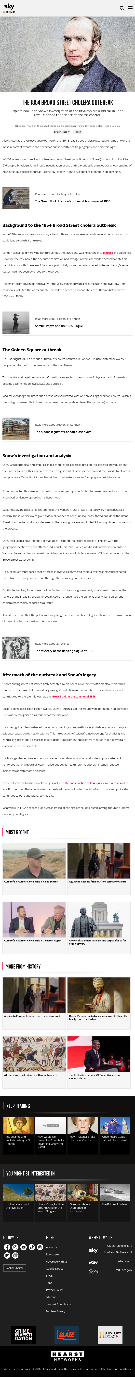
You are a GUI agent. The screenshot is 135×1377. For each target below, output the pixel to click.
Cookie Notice (54, 1268)
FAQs (49, 1275)
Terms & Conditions (58, 1304)
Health (77, 131)
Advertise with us (57, 1261)
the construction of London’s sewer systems (93, 783)
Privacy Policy (54, 1290)
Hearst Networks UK (23, 1369)
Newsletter (53, 1254)
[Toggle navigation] (130, 8)
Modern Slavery (55, 1311)
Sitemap (51, 1297)
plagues (108, 252)
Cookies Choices (14, 1268)
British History (61, 131)
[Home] (9, 8)
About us (51, 1247)
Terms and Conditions (119, 1369)
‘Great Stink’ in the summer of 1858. (74, 696)
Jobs (49, 1283)
